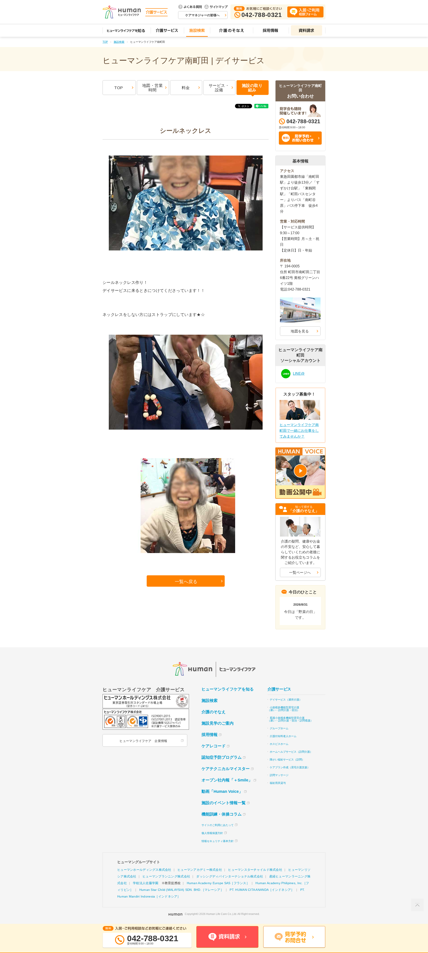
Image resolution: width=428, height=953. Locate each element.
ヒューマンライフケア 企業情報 (143, 741)
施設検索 (119, 41)
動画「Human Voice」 (222, 791)
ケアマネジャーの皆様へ (202, 15)
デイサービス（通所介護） (286, 699)
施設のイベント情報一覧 (224, 803)
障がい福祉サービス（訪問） (287, 759)
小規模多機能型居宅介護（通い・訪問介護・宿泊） (284, 709)
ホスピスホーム (279, 744)
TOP (105, 41)
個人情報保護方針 (212, 833)
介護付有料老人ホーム (283, 736)
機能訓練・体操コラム (222, 814)
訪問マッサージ (279, 775)
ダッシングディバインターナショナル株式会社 (229, 876)
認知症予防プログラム (222, 757)
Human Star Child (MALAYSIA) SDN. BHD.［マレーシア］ (181, 890)
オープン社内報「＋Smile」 (227, 780)
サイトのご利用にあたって (218, 825)
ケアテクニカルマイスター (226, 768)
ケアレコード (214, 746)
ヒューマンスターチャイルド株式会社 (255, 869)
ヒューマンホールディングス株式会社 (144, 869)
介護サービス (279, 689)
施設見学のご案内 (218, 723)
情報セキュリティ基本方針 (218, 841)
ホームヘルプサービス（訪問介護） (291, 751)
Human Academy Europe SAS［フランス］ (218, 883)
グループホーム (279, 728)
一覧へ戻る (186, 581)
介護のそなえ (214, 712)
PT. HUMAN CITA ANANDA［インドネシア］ (262, 890)
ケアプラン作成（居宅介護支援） (290, 767)
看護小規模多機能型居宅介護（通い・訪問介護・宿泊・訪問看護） (290, 719)
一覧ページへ (300, 572)
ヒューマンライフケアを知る (228, 689)
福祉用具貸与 (278, 783)
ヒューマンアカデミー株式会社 (199, 869)
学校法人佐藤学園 (145, 883)
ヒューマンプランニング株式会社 (166, 876)
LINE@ (299, 373)
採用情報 (210, 734)
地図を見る (300, 331)
